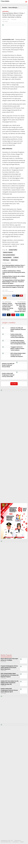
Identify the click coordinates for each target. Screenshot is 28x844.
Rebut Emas (14, 260)
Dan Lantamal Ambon (9, 255)
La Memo (15, 257)
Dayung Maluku (7, 257)
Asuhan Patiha (13, 250)
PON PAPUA (5, 11)
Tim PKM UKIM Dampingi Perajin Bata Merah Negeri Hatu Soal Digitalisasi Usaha (18, 342)
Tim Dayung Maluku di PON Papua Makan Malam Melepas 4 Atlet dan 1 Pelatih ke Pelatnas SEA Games (13, 281)
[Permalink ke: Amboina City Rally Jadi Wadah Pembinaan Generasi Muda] (6, 330)
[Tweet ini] (9, 315)
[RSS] (4, 298)
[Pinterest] (21, 296)
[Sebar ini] (4, 315)
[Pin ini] (13, 315)
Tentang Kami (15, 842)
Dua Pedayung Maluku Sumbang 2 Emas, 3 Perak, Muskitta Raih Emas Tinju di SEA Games (13, 267)
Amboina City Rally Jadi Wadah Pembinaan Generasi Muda (18, 329)
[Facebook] (14, 296)
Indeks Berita (17, 840)
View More (14, 383)
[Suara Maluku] (5, 1)
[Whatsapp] (22, 315)
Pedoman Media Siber (6, 842)
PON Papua (6, 260)
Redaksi (22, 842)
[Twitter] (17, 296)
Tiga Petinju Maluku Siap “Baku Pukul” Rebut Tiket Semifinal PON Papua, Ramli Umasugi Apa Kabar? (20, 306)
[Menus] (26, 1)
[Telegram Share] (17, 315)
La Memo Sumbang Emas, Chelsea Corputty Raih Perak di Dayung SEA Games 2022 (13, 272)
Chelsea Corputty (7, 252)
